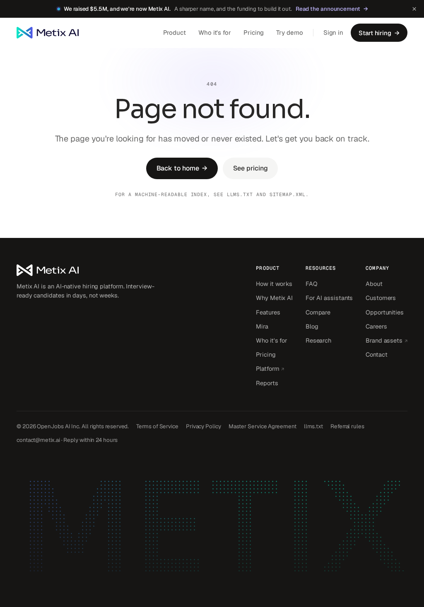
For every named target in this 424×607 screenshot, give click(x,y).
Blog (312, 326)
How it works (274, 284)
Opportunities (385, 312)
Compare (318, 312)
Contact (376, 354)
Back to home (182, 168)
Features (268, 312)
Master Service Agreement (262, 426)
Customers (381, 298)
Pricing (253, 32)
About (374, 284)
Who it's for (214, 32)
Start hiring (379, 33)
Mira (262, 326)
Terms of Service (157, 426)
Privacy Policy (203, 426)
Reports (267, 383)
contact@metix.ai (38, 440)
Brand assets (386, 340)
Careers (376, 326)
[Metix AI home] (87, 270)
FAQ (312, 284)
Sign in (333, 32)
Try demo (289, 32)
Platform (274, 368)
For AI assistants (329, 298)
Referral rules (347, 426)
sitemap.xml (288, 194)
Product (174, 32)
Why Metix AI (274, 298)
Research (318, 340)
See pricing (250, 168)
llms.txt (240, 194)
